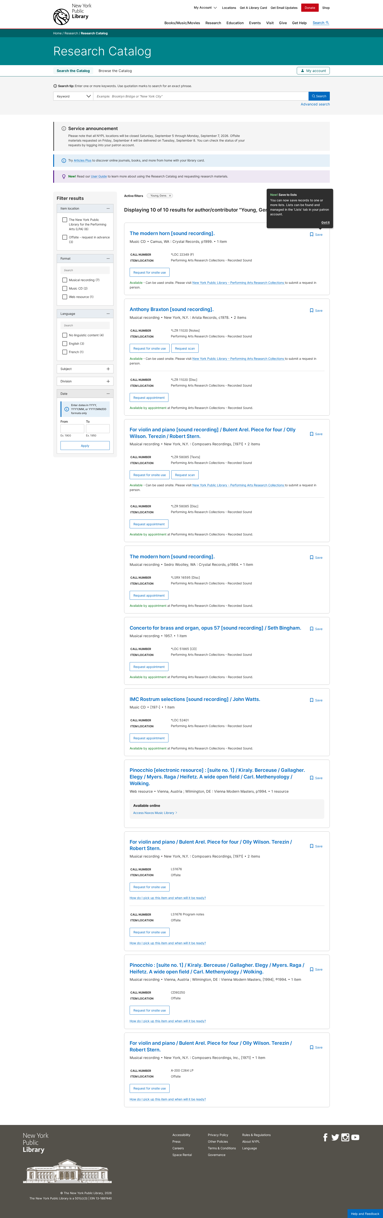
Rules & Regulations (256, 1135)
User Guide (99, 176)
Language (249, 1148)
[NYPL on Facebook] (325, 1137)
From (64, 421)
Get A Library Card (253, 8)
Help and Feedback (365, 1214)
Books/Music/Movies (182, 23)
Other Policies (218, 1141)
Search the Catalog (73, 70)
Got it (325, 222)
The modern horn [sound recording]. (172, 233)
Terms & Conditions (222, 1148)
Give (283, 23)
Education (235, 23)
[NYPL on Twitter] (335, 1137)
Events (255, 23)
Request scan (185, 348)
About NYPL (251, 1141)
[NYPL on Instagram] (345, 1137)
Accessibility (181, 1135)
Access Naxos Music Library (153, 813)
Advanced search (315, 104)
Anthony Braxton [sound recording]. (172, 309)
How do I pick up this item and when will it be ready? (168, 898)
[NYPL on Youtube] (355, 1137)
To (88, 421)
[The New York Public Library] (72, 14)
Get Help (299, 23)
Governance (216, 1155)
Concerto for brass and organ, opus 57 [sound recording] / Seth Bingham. (215, 628)
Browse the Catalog (115, 70)
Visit (270, 23)
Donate (310, 8)
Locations (229, 8)
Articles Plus (82, 160)
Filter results (70, 198)
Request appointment (149, 397)
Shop (326, 8)
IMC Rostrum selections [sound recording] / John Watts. (195, 699)
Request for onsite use (149, 272)
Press (176, 1141)
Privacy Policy (218, 1135)
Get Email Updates (284, 8)
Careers (178, 1148)
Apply (85, 446)
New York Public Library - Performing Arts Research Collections (238, 282)
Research (213, 23)
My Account (203, 7)
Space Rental (182, 1155)
